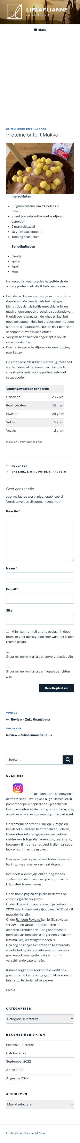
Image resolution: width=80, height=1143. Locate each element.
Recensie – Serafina (20, 1045)
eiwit (31, 471)
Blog (19, 904)
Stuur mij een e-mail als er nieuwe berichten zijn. (38, 674)
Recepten (20, 465)
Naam (11, 568)
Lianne (41, 128)
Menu (42, 29)
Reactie (13, 511)
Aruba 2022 (14, 1070)
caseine (18, 471)
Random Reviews (28, 920)
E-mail (12, 589)
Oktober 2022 (16, 1053)
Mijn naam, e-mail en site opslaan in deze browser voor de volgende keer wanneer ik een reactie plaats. (40, 637)
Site (9, 610)
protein (59, 471)
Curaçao (33, 904)
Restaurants (61, 945)
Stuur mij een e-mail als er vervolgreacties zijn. (39, 657)
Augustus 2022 (17, 1078)
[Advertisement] (40, 77)
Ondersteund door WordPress (25, 1133)
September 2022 (18, 1061)
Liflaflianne (47, 10)
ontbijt (44, 471)
